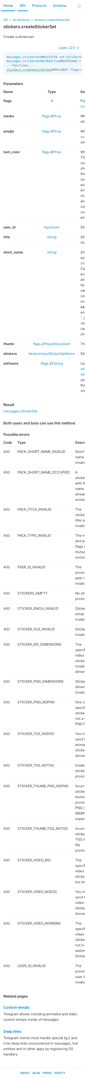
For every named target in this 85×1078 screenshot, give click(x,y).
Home (8, 5)
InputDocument (58, 344)
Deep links (12, 1031)
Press (47, 1073)
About (25, 1073)
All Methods (21, 20)
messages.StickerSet (20, 411)
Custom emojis (16, 1007)
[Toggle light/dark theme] (79, 5)
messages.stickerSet (24, 57)
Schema (59, 5)
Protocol (39, 5)
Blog (36, 1073)
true (58, 116)
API (22, 5)
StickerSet (75, 57)
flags (46, 116)
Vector (33, 353)
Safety (59, 1073)
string (51, 237)
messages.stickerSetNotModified (34, 61)
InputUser (52, 227)
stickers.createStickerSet (52, 20)
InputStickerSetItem (57, 353)
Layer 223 (67, 47)
